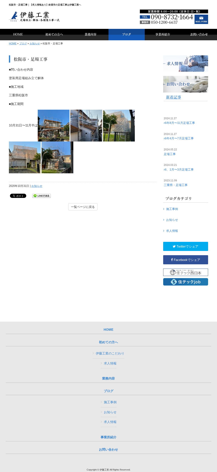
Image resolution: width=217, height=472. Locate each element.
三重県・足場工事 (176, 183)
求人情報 (172, 230)
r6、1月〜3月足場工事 (179, 167)
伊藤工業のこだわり (110, 353)
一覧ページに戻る (83, 207)
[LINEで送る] (41, 195)
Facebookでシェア (186, 260)
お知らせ (35, 43)
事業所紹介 (109, 437)
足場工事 (170, 152)
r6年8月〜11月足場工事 (179, 121)
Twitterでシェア (187, 246)
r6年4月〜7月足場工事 (179, 136)
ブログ (23, 43)
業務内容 (108, 378)
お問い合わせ (108, 449)
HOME (13, 43)
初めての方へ (108, 342)
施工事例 (172, 209)
